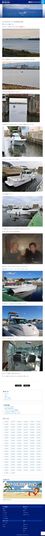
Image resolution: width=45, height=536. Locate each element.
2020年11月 (26, 451)
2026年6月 (19, 421)
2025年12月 (19, 424)
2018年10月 (32, 461)
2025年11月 (26, 424)
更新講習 (24, 510)
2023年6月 (19, 437)
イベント (6, 394)
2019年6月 (19, 459)
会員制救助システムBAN (26, 514)
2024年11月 (26, 429)
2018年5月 (26, 464)
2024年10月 (32, 429)
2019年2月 (6, 461)
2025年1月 (13, 429)
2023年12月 (19, 435)
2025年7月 (13, 426)
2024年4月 (32, 432)
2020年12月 (19, 451)
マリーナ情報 (4, 514)
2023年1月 (13, 440)
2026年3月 (38, 421)
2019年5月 (26, 459)
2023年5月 (26, 437)
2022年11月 (26, 440)
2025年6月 (19, 426)
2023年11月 (26, 435)
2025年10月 (32, 424)
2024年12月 (19, 429)
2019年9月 (38, 456)
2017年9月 (38, 467)
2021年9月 (38, 445)
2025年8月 (6, 426)
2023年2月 (6, 440)
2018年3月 (38, 464)
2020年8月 (6, 453)
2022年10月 (32, 440)
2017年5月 (26, 470)
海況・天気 (4, 524)
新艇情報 (4, 508)
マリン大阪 (6, 2)
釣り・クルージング (8, 399)
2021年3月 (38, 448)
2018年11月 (26, 461)
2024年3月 (38, 432)
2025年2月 (6, 429)
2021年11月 (26, 445)
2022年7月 (13, 443)
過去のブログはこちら (7, 499)
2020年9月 (38, 451)
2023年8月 (6, 437)
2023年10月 (32, 435)
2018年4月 (32, 464)
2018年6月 (19, 464)
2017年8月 (6, 470)
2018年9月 (38, 461)
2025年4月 (32, 426)
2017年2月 (6, 472)
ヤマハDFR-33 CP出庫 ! (9, 406)
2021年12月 (19, 445)
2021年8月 (6, 448)
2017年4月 (32, 470)
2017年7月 (13, 470)
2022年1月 (13, 445)
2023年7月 (13, 437)
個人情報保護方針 (25, 528)
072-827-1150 (37, 2)
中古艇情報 (4, 510)
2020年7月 (13, 453)
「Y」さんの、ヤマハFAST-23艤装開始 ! (11, 409)
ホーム (24, 522)
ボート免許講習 (25, 508)
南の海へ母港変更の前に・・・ (10, 408)
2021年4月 (32, 448)
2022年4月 (32, 443)
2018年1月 (13, 467)
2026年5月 (26, 421)
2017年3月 (38, 470)
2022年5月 (26, 443)
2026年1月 (13, 424)
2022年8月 (6, 443)
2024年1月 (13, 435)
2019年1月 (13, 461)
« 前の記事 (18, 385)
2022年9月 (38, 440)
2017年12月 (19, 467)
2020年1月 (13, 456)
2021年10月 (32, 445)
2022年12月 (19, 440)
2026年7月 (13, 421)
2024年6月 (19, 432)
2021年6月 (19, 448)
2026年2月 (6, 424)
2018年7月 (13, 464)
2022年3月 (38, 443)
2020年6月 (19, 453)
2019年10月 (32, 456)
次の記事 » (27, 385)
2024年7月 (13, 432)
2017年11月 (26, 467)
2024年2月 (6, 435)
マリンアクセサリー (5, 516)
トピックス (12, 24)
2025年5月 (26, 426)
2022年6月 (19, 443)
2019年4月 (32, 459)
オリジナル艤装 (7, 398)
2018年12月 (19, 461)
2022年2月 (6, 445)
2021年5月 (26, 448)
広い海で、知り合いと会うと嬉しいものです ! (13, 413)
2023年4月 (32, 437)
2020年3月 (38, 453)
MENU (43, 2)
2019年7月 (13, 459)
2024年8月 (6, 432)
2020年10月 (32, 451)
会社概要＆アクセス (25, 524)
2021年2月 (6, 451)
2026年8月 (6, 421)
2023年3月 (38, 437)
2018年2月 (6, 467)
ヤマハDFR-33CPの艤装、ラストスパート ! (12, 411)
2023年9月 (38, 435)
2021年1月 (13, 451)
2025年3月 (38, 426)
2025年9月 (38, 424)
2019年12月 (19, 456)
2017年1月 (13, 472)
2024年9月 (38, 429)
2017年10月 (32, 467)
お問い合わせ (24, 526)
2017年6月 (19, 470)
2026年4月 (32, 421)
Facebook (29, 2)
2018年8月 (6, 464)
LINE (31, 2)
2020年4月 (32, 453)
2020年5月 (26, 453)
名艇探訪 (24, 530)
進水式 (6, 396)
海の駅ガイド (4, 526)
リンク (24, 532)
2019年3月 (38, 459)
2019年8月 (6, 459)
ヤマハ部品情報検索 (5, 518)
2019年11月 (26, 456)
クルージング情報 (5, 522)
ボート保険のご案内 (25, 512)
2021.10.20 (6, 24)
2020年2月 (6, 456)
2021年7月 (13, 448)
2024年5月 (26, 432)
